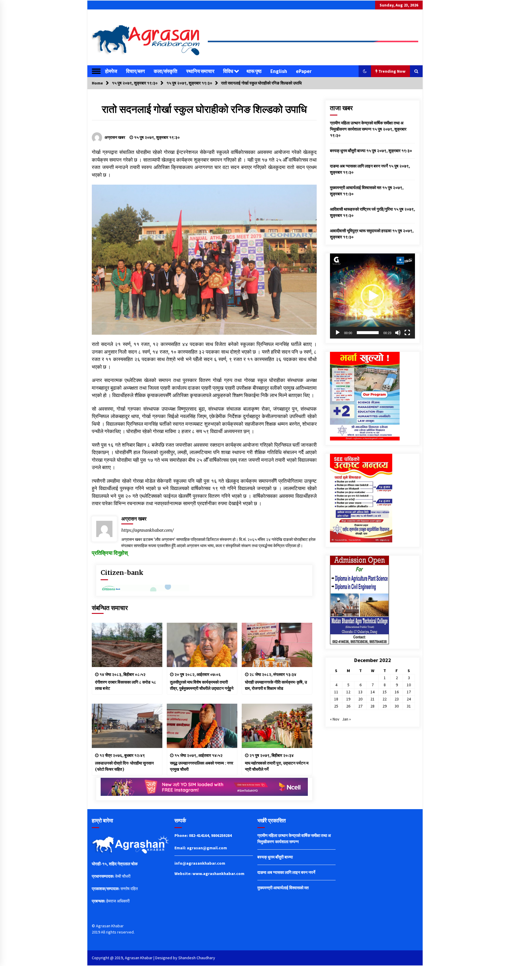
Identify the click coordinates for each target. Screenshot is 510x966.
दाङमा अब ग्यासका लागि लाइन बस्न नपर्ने (359, 166)
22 (384, 699)
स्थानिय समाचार (200, 71)
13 (360, 692)
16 (397, 692)
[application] (372, 296)
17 (409, 692)
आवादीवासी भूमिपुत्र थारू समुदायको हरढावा (360, 230)
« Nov (334, 719)
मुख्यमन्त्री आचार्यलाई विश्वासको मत (355, 187)
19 (348, 699)
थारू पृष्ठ (253, 71)
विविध (228, 71)
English (278, 71)
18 (336, 699)
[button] (365, 71)
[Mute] (398, 333)
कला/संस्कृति (165, 71)
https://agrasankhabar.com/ (147, 530)
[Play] (338, 333)
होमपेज (111, 71)
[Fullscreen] (407, 333)
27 (360, 706)
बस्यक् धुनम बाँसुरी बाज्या (347, 150)
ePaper (304, 71)
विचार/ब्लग (135, 71)
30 (397, 706)
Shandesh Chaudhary (196, 957)
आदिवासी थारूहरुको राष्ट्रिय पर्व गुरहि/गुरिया (361, 209)
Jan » (346, 719)
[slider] (368, 332)
